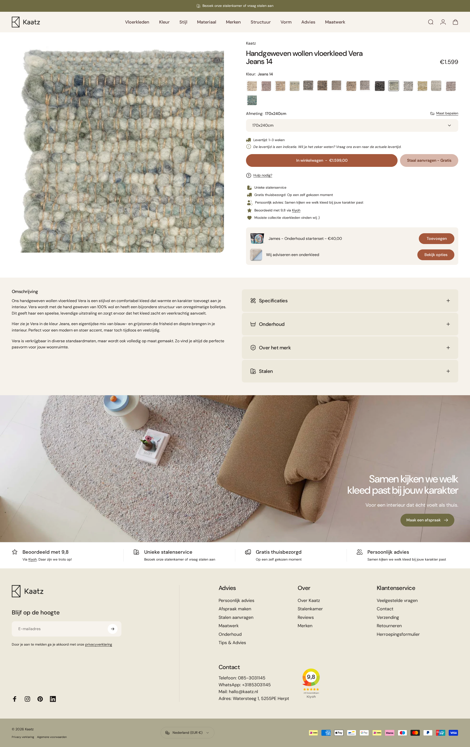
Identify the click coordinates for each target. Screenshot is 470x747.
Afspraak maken (235, 609)
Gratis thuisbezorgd (279, 552)
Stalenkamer (310, 609)
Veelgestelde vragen (397, 600)
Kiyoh (296, 210)
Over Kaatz (309, 600)
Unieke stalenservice (168, 552)
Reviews (306, 617)
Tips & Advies (232, 643)
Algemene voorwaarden (52, 737)
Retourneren (389, 626)
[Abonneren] (113, 629)
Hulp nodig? (262, 175)
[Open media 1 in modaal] (118, 146)
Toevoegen (437, 238)
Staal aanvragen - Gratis (429, 160)
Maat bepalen (447, 113)
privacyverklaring (98, 644)
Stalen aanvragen (236, 617)
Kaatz (251, 43)
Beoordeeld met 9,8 (46, 552)
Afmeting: (266, 113)
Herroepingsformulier (398, 634)
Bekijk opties (435, 254)
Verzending (388, 617)
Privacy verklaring (23, 737)
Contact (385, 609)
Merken (305, 626)
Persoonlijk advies (388, 552)
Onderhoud (230, 634)
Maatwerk (229, 626)
